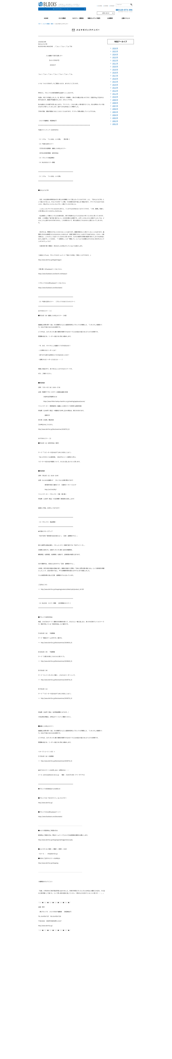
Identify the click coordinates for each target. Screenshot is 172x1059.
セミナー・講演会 (78, 18)
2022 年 (115, 60)
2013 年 (115, 88)
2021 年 (115, 63)
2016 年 (115, 78)
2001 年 (115, 124)
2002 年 (115, 121)
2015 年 (115, 81)
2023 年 (115, 57)
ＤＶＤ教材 (62, 18)
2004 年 (115, 115)
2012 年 (115, 91)
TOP (39, 23)
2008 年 (115, 103)
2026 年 (115, 48)
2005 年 (115, 112)
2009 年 (115, 100)
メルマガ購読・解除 (48, 23)
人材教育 (110, 18)
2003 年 (115, 118)
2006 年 (115, 109)
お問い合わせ (105, 13)
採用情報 (106, 5)
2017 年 (115, 75)
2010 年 (115, 97)
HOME (46, 18)
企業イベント (126, 18)
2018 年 (115, 72)
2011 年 (115, 94)
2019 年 (115, 69)
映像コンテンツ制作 (94, 18)
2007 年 (115, 106)
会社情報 (100, 5)
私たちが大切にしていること (62, 8)
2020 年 (115, 66)
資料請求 (112, 5)
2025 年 (115, 51)
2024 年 (115, 54)
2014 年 (115, 85)
